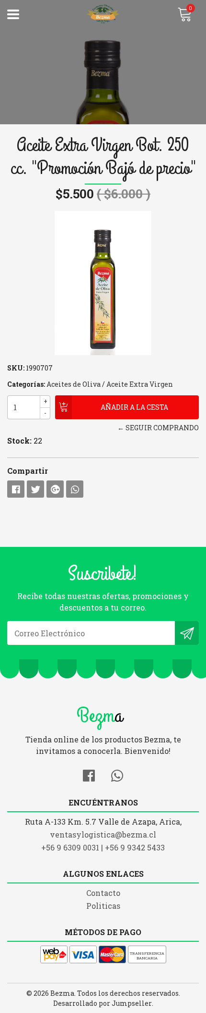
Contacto (103, 893)
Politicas (103, 906)
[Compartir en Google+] (55, 489)
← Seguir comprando (158, 427)
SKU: (15, 367)
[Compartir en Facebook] (15, 489)
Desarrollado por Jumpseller (102, 1003)
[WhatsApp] (117, 774)
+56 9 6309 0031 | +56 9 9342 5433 (103, 847)
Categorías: (26, 384)
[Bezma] (103, 14)
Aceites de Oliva (73, 384)
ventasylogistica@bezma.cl (103, 834)
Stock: (19, 441)
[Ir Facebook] (89, 774)
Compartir (27, 471)
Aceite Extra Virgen (139, 384)
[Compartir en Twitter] (35, 489)
